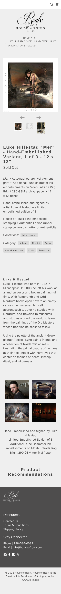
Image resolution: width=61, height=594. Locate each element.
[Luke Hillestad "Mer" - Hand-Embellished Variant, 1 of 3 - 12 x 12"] (30, 85)
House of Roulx (23, 572)
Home (26, 38)
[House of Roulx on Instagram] (13, 555)
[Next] (38, 117)
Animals (23, 243)
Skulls (31, 250)
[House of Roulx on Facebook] (9, 555)
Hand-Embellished (14, 250)
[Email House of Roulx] (5, 555)
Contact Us (10, 521)
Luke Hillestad (29, 235)
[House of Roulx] (30, 21)
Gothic (48, 243)
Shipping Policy (13, 529)
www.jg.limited (30, 579)
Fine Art (36, 243)
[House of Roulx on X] (18, 555)
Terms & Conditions (15, 525)
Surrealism (44, 250)
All (36, 38)
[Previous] (22, 117)
